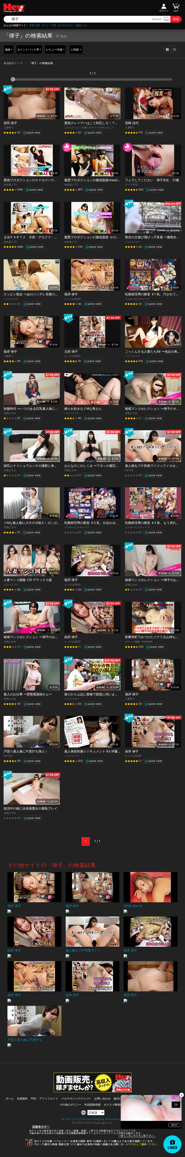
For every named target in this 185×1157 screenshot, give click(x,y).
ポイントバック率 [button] (28, 49)
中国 (53, 25)
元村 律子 (71, 351)
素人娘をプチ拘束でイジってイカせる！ (153, 465)
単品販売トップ (13, 63)
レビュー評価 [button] (54, 49)
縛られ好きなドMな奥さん (83, 408)
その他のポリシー (70, 1104)
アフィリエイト (48, 1098)
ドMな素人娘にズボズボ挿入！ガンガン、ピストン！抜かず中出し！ (52, 523)
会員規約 (22, 1098)
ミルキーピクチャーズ (137, 299)
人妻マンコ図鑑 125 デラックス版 (28, 580)
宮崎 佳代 (132, 123)
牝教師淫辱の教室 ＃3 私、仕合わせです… (94, 523)
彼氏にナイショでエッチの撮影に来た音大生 (35, 465)
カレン (45, 25)
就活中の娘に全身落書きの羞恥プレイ (30, 808)
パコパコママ (132, 241)
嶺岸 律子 (71, 294)
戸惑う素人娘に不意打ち (24, 1039)
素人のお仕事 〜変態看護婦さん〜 (28, 694)
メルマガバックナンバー (76, 1098)
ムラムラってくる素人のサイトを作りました (89, 127)
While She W (133, 906)
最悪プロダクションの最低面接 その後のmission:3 (100, 237)
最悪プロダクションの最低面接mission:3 (93, 180)
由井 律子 (71, 637)
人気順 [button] (75, 49)
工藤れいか (80, 25)
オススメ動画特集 (114, 1104)
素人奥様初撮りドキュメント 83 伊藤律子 (94, 751)
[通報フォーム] (92, 1145)
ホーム (10, 1098)
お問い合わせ (102, 1098)
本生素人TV (10, 184)
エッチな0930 (72, 299)
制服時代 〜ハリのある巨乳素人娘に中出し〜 (36, 408)
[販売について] (93, 1091)
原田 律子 (10, 123)
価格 (7, 49)
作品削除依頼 (92, 1104)
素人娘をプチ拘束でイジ (83, 950)
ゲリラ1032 (131, 184)
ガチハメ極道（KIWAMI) (139, 641)
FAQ (33, 1098)
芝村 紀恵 (34, 25)
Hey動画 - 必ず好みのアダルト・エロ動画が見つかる (14, 8)
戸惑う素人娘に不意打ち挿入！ (26, 751)
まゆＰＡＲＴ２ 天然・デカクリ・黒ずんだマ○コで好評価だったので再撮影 (59, 237)
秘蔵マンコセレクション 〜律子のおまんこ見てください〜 (45, 637)
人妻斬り (9, 127)
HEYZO (129, 470)
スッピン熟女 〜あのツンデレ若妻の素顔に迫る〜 (39, 294)
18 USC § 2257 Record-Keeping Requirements (92, 1119)
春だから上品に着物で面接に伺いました (92, 694)
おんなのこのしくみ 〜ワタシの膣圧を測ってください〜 (104, 465)
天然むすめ (10, 413)
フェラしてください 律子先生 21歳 (152, 180)
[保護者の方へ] (93, 1136)
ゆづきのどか (65, 25)
